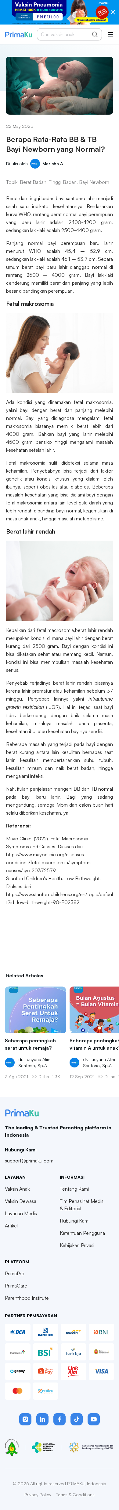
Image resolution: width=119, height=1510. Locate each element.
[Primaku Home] (18, 34)
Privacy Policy (37, 1494)
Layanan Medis (21, 1213)
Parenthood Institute (27, 1298)
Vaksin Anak (17, 1189)
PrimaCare (16, 1286)
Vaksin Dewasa (20, 1201)
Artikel (11, 1226)
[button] (25, 1419)
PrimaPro (14, 1273)
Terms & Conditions (75, 1494)
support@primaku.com (29, 1161)
